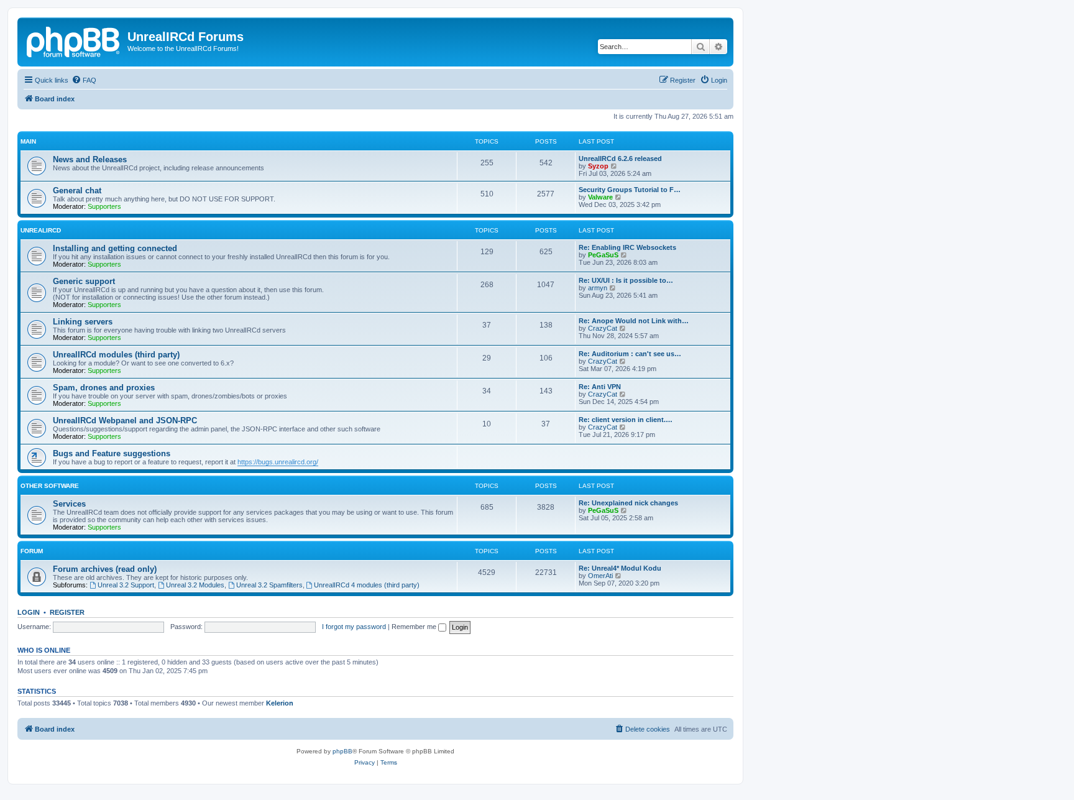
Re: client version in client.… (625, 419)
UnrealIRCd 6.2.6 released (620, 158)
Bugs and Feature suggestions (111, 453)
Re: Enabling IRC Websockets (627, 247)
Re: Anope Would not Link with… (634, 320)
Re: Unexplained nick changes (628, 503)
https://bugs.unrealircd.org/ (277, 462)
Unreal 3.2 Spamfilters (269, 585)
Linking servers (82, 321)
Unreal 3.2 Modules (195, 585)
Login (28, 612)
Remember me (415, 626)
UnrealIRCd (41, 230)
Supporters (104, 206)
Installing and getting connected (115, 248)
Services (69, 503)
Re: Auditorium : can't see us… (630, 353)
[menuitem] (83, 80)
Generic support (84, 281)
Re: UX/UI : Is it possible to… (626, 280)
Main (28, 141)
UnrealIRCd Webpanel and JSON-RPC (125, 420)
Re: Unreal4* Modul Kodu (620, 568)
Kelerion (279, 703)
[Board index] (74, 40)
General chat (77, 190)
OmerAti (600, 575)
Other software (50, 485)
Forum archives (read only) (105, 569)
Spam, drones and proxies (104, 387)
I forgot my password (354, 626)
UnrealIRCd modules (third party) (116, 354)
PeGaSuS (603, 255)
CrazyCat (602, 328)
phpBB (342, 751)
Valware (600, 197)
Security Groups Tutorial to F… (630, 189)
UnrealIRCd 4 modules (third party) (367, 585)
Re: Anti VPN (600, 386)
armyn (597, 288)
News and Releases (90, 159)
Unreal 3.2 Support (126, 585)
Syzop (598, 166)
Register (67, 612)
